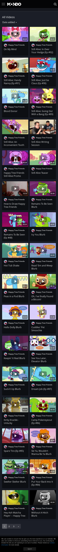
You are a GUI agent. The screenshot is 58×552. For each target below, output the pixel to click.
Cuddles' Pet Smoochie (38, 329)
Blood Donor (10, 111)
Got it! (30, 549)
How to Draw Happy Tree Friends (14, 205)
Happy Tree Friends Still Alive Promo (14, 174)
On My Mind (10, 49)
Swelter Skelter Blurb (15, 481)
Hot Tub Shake (11, 265)
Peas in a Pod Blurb (14, 296)
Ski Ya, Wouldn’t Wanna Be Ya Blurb (41, 452)
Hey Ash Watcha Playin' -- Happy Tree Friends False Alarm (14, 515)
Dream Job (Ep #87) (41, 389)
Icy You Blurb (38, 234)
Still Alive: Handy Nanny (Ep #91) (12, 82)
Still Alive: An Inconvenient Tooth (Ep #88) (14, 145)
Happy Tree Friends (16, 45)
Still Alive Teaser (39, 172)
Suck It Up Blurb (12, 389)
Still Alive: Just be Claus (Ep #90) (40, 82)
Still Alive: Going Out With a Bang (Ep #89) (42, 113)
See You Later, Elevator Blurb (38, 360)
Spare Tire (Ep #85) (14, 450)
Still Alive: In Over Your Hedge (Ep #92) (42, 51)
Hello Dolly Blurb (13, 327)
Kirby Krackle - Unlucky (11, 421)
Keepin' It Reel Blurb (14, 358)
